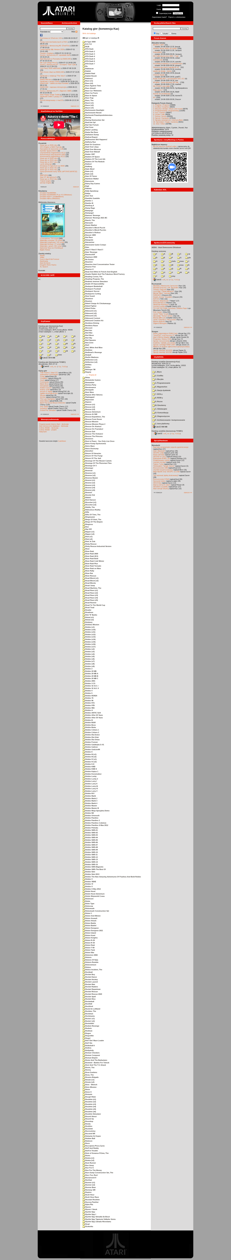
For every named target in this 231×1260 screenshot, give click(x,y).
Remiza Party (90, 385)
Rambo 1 (89, 201)
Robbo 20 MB (90, 671)
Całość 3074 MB (48, 358)
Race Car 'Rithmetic (93, 91)
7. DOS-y (158, 394)
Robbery (88, 622)
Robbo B (89, 720)
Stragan (155, 331)
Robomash (89, 908)
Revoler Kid (90, 495)
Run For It (89, 1168)
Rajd (87, 186)
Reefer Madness (92, 357)
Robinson (89, 899)
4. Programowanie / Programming (166, 111)
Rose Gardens (91, 1072)
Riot (87, 527)
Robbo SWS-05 (91, 840)
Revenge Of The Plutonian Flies (98, 463)
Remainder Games (93, 380)
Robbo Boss (90, 725)
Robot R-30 (90, 943)
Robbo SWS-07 (91, 845)
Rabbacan (89, 69)
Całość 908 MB (161, 427)
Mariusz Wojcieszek (161, 301)
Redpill (88, 355)
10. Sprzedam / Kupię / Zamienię (165, 122)
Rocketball (89, 1001)
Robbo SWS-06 (91, 842)
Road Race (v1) (91, 590)
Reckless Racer (91, 325)
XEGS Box (157, 483)
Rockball (89, 972)
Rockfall (88, 1004)
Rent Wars (89, 392)
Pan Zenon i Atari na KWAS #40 (52, 72)
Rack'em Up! (90, 122)
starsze (76, 187)
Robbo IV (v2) (91, 762)
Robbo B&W (90, 722)
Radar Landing (91, 130)
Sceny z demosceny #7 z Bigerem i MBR (55, 91)
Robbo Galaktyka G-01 (94, 745)
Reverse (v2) (90, 475)
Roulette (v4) (90, 1107)
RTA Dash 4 (90, 56)
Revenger (89, 468)
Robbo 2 (88, 669)
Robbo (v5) (90, 656)
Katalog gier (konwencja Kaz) (50, 326)
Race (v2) (89, 83)
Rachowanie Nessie (93, 113)
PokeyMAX (157, 52)
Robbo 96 (89, 700)
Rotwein (88, 1094)
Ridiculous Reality (92, 510)
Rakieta (88, 188)
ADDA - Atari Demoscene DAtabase (166, 247)
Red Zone (89, 343)
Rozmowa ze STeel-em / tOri (51, 38)
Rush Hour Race (92, 1197)
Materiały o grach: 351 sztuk (51, 246)
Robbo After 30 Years (94, 718)
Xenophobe (44, 386)
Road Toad (89, 607)
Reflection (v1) (91, 360)
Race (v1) (89, 81)
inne (60, 355)
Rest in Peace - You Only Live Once (99, 441)
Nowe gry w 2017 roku (48, 162)
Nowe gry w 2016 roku (48, 168)
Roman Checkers (92, 1053)
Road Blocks (90, 583)
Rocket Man (90, 984)
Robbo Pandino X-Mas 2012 (96, 825)
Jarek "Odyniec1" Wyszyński (164, 320)
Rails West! (90, 169)
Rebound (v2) (91, 313)
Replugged (89, 397)
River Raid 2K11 (91, 556)
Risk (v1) (89, 537)
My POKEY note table (161, 86)
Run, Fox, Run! (91, 1175)
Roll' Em (88, 1043)
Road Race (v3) (91, 595)
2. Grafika (159, 376)
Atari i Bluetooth (159, 451)
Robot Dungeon (92, 928)
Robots (88, 957)
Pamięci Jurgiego (46, 53)
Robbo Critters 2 (92, 732)
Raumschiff (90, 254)
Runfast (88, 1180)
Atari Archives (45, 263)
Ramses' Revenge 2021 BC (96, 218)
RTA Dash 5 (90, 59)
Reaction (89, 262)
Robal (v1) (89, 617)
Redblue (88, 350)
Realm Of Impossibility (94, 284)
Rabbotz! (89, 78)
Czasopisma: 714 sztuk (49, 238)
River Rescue (90, 576)
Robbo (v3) (90, 652)
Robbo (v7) (90, 661)
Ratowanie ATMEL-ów (161, 458)
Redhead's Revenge (93, 352)
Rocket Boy (90, 974)
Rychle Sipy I (90, 1214)
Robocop (89, 906)
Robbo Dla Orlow (92, 740)
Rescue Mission (91, 422)
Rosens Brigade (92, 1077)
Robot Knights (91, 938)
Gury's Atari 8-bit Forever (49, 259)
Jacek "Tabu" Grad (160, 314)
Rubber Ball (90, 1138)
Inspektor (43, 408)
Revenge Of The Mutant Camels (98, 461)
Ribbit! (88, 497)
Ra (86, 66)
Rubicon (88, 1141)
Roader (88, 610)
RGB (87, 47)
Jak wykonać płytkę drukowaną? (165, 475)
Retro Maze (90, 446)
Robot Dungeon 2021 (94, 930)
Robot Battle (90, 923)
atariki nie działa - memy (162, 71)
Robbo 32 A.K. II (92, 688)
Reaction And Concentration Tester (100, 264)
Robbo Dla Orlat (92, 737)
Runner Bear (90, 1187)
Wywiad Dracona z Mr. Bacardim (165, 288)
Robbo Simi (90, 872)
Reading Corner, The (93, 277)
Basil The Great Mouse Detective (52, 403)
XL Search (44, 267)
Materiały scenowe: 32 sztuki (51, 240)
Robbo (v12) (90, 634)
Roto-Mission (90, 1087)
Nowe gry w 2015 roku (48, 170)
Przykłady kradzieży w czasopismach (167, 63)
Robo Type (89, 903)
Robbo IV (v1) (91, 759)
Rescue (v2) (90, 407)
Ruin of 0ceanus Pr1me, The (97, 1153)
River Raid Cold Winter (94, 561)
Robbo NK (89, 813)
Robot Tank (90, 950)
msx (182, 265)
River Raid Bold (91, 558)
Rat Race (89, 237)
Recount (88, 328)
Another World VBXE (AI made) (165, 48)
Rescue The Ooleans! (94, 434)
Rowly (88, 1124)
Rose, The (89, 1075)
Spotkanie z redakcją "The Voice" (52, 76)
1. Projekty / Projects (161, 105)
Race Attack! (90, 88)
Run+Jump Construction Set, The (99, 1173)
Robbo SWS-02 (91, 833)
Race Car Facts (91, 93)
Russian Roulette (92, 1200)
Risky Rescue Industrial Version (98, 546)
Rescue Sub (90, 431)
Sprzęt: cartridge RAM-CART (164, 345)
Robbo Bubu (90, 727)
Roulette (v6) (90, 1112)
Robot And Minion (93, 916)
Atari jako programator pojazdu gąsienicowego (170, 447)
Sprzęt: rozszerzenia (161, 341)
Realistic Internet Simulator (96, 281)
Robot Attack (90, 921)
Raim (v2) (89, 174)
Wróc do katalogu (89, 33)
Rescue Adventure (93, 412)
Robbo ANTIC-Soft (93, 713)
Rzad (87, 1224)
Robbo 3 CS (90, 683)
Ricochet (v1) (90, 502)
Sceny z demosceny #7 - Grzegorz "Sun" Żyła (58, 64)
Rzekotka (89, 1226)
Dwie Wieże (44, 401)
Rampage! (89, 213)
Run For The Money (93, 1170)
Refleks (88, 365)
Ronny (88, 1070)
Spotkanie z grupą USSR (49, 81)
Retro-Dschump (92, 448)
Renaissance (90, 387)
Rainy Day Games (92, 184)
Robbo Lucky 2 (91, 779)
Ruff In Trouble (91, 1151)
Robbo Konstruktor (93, 774)
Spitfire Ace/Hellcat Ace (49, 393)
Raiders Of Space (92, 157)
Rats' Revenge (91, 252)
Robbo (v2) (90, 649)
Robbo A (89, 710)
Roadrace (89, 612)
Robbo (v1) (90, 627)
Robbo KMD (90, 767)
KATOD (156, 299)
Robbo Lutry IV (91, 788)
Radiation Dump (92, 135)
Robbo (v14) (90, 639)
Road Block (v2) (92, 581)
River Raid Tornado (93, 566)
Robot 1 (88, 913)
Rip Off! (88, 529)
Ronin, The (89, 1067)
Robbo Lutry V (91, 791)
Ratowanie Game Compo (95, 245)
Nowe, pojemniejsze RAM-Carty (165, 333)
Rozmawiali (156, 284)
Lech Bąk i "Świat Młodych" (163, 291)
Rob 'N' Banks (91, 615)
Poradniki (42, 143)
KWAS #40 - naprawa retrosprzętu (53, 87)
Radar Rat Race (91, 132)
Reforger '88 (90, 369)
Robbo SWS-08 (91, 847)
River (87, 549)
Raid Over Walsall (92, 152)
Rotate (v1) (89, 1080)
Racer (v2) (89, 105)
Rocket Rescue (91, 991)
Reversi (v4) (90, 488)
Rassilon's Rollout (93, 232)
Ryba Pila (89, 1204)
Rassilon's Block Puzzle (95, 228)
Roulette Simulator (93, 1114)
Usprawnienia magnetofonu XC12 (53, 153)
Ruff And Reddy (92, 1148)
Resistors (89, 439)
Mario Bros (44, 384)
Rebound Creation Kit (94, 320)
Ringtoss (89, 524)
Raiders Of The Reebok (94, 162)
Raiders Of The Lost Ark (95, 159)
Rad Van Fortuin (92, 125)
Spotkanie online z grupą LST (51, 96)
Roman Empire (91, 1058)
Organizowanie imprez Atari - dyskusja (54, 424)
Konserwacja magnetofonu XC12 (52, 156)
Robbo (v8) (90, 664)
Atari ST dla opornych (48, 177)
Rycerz (88, 1207)
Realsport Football (93, 289)
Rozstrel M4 (90, 1133)
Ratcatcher (89, 242)
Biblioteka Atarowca (46, 202)
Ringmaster (90, 517)
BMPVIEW (44, 175)
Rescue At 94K (91, 414)
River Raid (89, 551)
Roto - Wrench (91, 1085)
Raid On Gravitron (92, 144)
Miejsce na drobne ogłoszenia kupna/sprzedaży (171, 347)
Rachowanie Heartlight (94, 110)
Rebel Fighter (90, 306)
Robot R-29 (90, 940)
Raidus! (88, 164)
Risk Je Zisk (90, 541)
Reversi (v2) (90, 483)
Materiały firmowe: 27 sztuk (50, 244)
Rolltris (88, 1048)
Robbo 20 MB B (91, 676)
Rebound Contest (92, 318)
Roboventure (90, 965)
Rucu (87, 1143)
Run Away (89, 1165)
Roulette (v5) (90, 1109)
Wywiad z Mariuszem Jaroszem (165, 286)
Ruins (87, 1155)
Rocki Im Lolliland (92, 1009)
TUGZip (64, 366)
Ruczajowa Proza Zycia (94, 1146)
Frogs (42, 376)
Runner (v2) (90, 1185)
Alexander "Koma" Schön (162, 316)
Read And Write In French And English (101, 272)
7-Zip (59, 366)
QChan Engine (45, 183)
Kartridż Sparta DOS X (48, 151)
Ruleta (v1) (89, 1158)
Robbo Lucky (90, 776)
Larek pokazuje (46, 164)
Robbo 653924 (91, 696)
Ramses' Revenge (92, 215)
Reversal (88, 470)
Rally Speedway (91, 191)
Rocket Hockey (91, 979)
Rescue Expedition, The (95, 417)
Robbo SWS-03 (91, 835)
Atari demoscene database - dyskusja (53, 426)
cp (189, 254)
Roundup (89, 1121)
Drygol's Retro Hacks (48, 265)
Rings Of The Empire (94, 522)
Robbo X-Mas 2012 (93, 889)
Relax (87, 377)
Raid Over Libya (92, 147)
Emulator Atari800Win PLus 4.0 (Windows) (56, 195)
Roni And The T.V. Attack (95, 1065)
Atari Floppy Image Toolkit (50, 95)
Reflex (88, 367)
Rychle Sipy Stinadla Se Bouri (97, 1217)
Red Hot (88, 330)
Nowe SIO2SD (158, 455)
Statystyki (43, 432)
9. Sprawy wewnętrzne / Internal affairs (168, 120)
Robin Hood (90, 891)
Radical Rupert (91, 137)
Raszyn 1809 (90, 235)
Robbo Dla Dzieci (92, 735)
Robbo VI (89, 884)
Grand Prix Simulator (48, 410)
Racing (88, 117)
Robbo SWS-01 (91, 830)
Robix (87, 901)
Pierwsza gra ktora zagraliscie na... (166, 67)
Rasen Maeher (91, 225)
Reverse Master (91, 478)
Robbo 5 (88, 693)
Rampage (89, 210)
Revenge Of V (91, 466)
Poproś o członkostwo (176, 17)
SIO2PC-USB (158, 453)
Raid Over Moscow (93, 149)
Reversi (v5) (90, 490)
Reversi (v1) (90, 480)
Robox (88, 967)
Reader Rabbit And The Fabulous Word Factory (105, 274)
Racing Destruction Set (94, 120)
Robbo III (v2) (90, 757)
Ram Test (89, 196)
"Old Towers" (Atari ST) (49, 373)
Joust (42, 380)
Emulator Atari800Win (48, 193)
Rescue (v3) (90, 409)
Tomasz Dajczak (159, 289)
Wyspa (42, 395)
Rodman (88, 1031)
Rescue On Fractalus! (94, 429)
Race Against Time (93, 86)
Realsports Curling (93, 294)
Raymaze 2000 (91, 257)
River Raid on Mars (93, 568)
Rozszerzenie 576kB (161, 479)
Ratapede (89, 240)
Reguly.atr (92, 375)
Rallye (87, 193)
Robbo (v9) (90, 666)
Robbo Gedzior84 (92, 749)
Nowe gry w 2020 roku (48, 158)
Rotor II (88, 1092)
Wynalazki (156, 445)
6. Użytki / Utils (159, 114)
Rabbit (88, 71)
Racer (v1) (89, 103)
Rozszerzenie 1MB (160, 468)
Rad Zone (89, 127)
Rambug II (89, 205)
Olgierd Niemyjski (160, 323)
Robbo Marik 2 (91, 798)
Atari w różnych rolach (161, 485)
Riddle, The (90, 507)
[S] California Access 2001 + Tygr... (166, 56)
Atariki (42, 255)
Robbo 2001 (90, 681)
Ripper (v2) (89, 534)
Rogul (87, 1038)
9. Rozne (158, 401)
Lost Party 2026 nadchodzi (50, 68)
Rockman (89, 1014)
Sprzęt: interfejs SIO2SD (162, 352)
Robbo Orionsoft (92, 815)
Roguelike (89, 1036)
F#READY (157, 295)
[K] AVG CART (158, 45)
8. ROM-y (159, 398)
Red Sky (88, 338)
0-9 (43, 336)
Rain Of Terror (91, 176)
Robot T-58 (89, 948)
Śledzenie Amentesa (161, 304)
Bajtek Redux (45, 250)
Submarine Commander (49, 374)
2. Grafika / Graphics (161, 107)
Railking (88, 166)
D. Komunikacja (161, 413)
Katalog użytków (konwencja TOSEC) (167, 431)
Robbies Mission (92, 625)
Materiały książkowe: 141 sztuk (52, 242)
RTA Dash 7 (90, 64)
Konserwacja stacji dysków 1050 (52, 154)
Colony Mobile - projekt (48, 430)
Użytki (165, 34)
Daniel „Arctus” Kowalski (162, 297)
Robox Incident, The (93, 970)
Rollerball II (90, 1045)
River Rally (89, 571)
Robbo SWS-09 (91, 850)
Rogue (88, 1033)
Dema (174, 34)
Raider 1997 (90, 154)
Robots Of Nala (91, 960)
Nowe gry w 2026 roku (48, 145)
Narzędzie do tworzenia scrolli (51, 149)
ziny (173, 276)
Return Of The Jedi (93, 458)
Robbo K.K (89, 764)
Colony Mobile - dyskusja (48, 428)
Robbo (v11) (90, 632)
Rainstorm (89, 181)
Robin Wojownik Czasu (95, 896)
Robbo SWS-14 (91, 862)
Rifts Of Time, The (92, 515)
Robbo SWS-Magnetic (94, 867)
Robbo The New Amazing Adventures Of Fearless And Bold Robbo (113, 877)
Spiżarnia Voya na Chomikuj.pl (51, 248)
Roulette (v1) (90, 1099)
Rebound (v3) (91, 316)
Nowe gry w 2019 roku (48, 160)
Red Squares (90, 340)
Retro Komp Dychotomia (95, 443)
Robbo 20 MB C (91, 678)
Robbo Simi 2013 (92, 874)
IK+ (154, 97)
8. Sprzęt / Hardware (161, 118)
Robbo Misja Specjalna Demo (97, 811)
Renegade (89, 390)
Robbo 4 (88, 691)
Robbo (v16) (90, 644)
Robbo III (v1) (90, 754)
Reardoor (89, 299)
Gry (157, 34)
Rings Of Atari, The (93, 519)
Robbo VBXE (90, 882)
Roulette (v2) (90, 1102)
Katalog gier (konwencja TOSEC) (52, 362)
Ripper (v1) (89, 532)
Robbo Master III (92, 808)
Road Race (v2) (91, 593)
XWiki (42, 257)
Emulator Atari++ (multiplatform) (52, 197)
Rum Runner (90, 1163)
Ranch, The (90, 220)
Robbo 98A (90, 708)
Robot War (89, 952)
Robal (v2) (89, 620)
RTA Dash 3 (90, 54)
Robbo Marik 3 (91, 801)
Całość (46, 366)
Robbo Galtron (91, 747)
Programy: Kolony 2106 (162, 339)
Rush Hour (89, 1195)
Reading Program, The (94, 279)
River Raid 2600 (91, 554)
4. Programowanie (162, 383)
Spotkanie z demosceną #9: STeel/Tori (54, 46)
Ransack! (89, 223)
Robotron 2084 (91, 955)
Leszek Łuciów (159, 306)
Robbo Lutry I (91, 781)
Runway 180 (90, 1190)
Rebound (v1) (91, 311)
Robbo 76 (89, 698)
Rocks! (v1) (90, 1018)
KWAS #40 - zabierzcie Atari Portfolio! (54, 83)
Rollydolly (89, 1050)
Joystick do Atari (159, 462)
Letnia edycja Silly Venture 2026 (52, 49)
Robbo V (89, 879)
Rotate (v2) (89, 1082)
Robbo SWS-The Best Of (95, 869)
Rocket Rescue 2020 (93, 994)
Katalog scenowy (159, 251)
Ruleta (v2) (89, 1160)
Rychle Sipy (90, 1212)
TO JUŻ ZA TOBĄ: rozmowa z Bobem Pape (170, 308)
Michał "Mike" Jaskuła (161, 293)
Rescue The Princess (94, 436)
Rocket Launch (91, 982)
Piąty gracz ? (158, 90)
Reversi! (88, 492)
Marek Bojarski (159, 321)
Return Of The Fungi (93, 456)
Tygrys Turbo (158, 464)
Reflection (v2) (91, 362)
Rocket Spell (90, 997)
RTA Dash (89, 49)
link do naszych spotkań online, (165, 146)
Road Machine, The (93, 588)
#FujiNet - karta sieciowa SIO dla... (166, 82)
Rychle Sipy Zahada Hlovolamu (98, 1222)
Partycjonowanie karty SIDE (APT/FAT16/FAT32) (58, 171)
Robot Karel (90, 935)
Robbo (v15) (90, 642)
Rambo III (89, 203)
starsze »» (75, 106)
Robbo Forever (46, 388)
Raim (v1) (89, 171)
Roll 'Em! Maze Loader (94, 1040)
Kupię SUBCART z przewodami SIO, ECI (168, 79)
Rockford (89, 1006)
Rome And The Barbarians (96, 1060)
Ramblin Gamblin (92, 198)
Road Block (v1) (92, 578)
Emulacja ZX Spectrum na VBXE (52, 166)
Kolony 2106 (45, 390)
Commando (44, 382)
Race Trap (89, 98)
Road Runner (90, 603)
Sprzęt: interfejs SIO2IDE (162, 350)
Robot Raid (90, 945)
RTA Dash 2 (90, 51)
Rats (87, 247)
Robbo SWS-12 (91, 857)
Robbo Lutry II (91, 784)
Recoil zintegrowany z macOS (51, 100)
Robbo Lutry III (91, 786)
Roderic (88, 1028)
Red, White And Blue (93, 347)
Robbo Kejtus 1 (91, 771)
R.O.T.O (88, 44)
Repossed (89, 400)
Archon (43, 397)
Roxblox (88, 1126)
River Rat (89, 573)
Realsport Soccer (92, 291)
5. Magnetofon (161, 387)
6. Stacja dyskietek (162, 390)
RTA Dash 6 (90, 61)
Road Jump (90, 585)
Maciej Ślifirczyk (159, 318)
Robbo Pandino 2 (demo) (95, 823)
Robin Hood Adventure (94, 894)
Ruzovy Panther (92, 1202)
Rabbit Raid (90, 73)
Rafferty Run (90, 142)
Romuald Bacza (159, 303)
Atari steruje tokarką (161, 489)
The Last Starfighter (47, 399)
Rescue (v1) (90, 404)
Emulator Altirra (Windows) (50, 198)
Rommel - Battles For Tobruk (97, 1063)
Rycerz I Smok (91, 1209)
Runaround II (90, 1178)
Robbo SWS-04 (91, 837)
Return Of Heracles (93, 453)
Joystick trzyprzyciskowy (163, 470)
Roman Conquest (92, 1055)
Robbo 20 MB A (91, 673)
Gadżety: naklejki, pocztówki (164, 343)
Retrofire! (89, 451)
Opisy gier (42, 371)
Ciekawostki (157, 60)
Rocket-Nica (90, 999)
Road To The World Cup (95, 605)
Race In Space (91, 95)
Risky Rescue (90, 544)
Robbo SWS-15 (91, 864)
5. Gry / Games (159, 112)
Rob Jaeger (157, 312)
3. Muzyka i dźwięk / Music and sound (167, 109)
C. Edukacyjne (161, 409)
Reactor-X (89, 269)
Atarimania (44, 261)
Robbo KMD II (91, 769)
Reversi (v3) (90, 485)
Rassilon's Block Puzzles (95, 230)
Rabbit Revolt (91, 76)
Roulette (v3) (90, 1104)
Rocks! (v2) (90, 1021)
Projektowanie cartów (161, 460)
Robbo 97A (90, 703)
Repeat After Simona (93, 395)
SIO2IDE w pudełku (160, 487)
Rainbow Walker (92, 179)
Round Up (89, 1119)
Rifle (87, 512)
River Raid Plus (91, 563)
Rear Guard (90, 296)
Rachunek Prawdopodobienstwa (98, 115)
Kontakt (41, 270)
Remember (89, 382)
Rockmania (90, 1016)
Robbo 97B (90, 705)
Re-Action (89, 259)
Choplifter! (44, 378)
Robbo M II (89, 793)
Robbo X (89, 886)
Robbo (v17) (90, 647)
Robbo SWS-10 (91, 852)
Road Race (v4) (91, 598)
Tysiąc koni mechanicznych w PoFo (54, 42)
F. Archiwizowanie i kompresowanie (170, 420)
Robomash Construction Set (97, 911)
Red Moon (89, 335)
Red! (87, 345)
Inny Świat (44, 406)
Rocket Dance (91, 977)
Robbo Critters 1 (92, 730)
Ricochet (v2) (90, 505)
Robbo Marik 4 (91, 803)
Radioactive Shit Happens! (96, 139)
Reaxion (88, 301)
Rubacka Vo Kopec (93, 1136)
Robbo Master (91, 806)
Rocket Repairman (93, 989)
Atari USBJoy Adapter (161, 337)
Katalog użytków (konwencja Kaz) (166, 362)
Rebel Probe (90, 308)
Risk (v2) (89, 539)
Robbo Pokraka (91, 828)
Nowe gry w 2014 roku (48, 179)
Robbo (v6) (90, 659)
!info (173, 261)
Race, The (89, 100)
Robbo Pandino (91, 818)
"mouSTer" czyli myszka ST (164, 335)
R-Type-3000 (90, 42)
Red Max (88, 333)
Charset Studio (159, 75)
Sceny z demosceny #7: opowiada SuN (55, 55)
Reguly (88, 372)
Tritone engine (45, 181)
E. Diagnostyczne (162, 416)
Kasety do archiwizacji (161, 94)
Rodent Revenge (92, 1026)
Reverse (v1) (90, 473)
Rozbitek (89, 1129)
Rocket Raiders (91, 987)
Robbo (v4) (90, 654)
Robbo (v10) (90, 630)
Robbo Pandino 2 (92, 820)
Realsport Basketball (93, 286)
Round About (91, 1116)
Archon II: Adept (46, 391)
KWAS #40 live (45, 79)
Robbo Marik (90, 796)
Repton (88, 402)
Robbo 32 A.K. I (91, 686)
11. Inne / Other (159, 124)
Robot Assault (91, 918)
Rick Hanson (90, 500)
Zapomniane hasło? (159, 17)
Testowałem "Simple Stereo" (164, 466)
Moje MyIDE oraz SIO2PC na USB (166, 472)
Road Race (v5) (91, 600)
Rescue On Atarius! (93, 426)
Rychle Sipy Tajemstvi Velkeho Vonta (100, 1219)
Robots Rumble (91, 962)
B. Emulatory (160, 405)
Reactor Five (90, 267)
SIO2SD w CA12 (159, 456)
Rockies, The (90, 1011)
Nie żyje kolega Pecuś (48, 63)
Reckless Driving (92, 323)
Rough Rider (90, 1097)
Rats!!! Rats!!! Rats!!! (94, 250)
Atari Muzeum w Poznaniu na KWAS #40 (55, 59)
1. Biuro (158, 372)
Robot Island (90, 933)
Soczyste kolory (159, 481)
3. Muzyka (159, 379)
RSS (73, 32)
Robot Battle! (90, 925)
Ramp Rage (90, 208)
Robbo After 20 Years (94, 715)
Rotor (87, 1089)
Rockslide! (89, 1023)
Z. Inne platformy (162, 424)
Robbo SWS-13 (91, 859)
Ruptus (88, 1192)
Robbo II (88, 752)
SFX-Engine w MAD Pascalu (51, 147)
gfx (189, 258)
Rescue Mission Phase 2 (95, 424)
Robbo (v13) (90, 637)
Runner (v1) (90, 1182)
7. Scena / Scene (159, 116)
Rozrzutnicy (90, 1131)
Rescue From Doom (93, 419)
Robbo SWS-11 (91, 855)
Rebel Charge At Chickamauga (98, 303)
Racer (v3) (89, 108)
